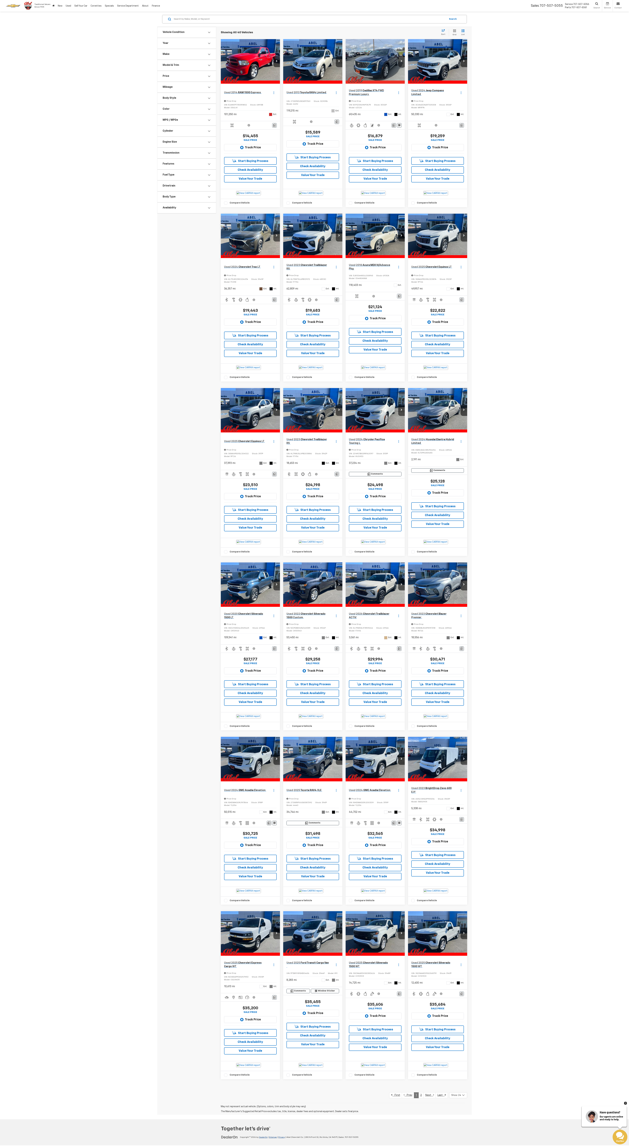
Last (441, 1095)
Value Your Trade (250, 178)
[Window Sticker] (399, 125)
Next (429, 1095)
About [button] (145, 6)
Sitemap (273, 1137)
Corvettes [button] (96, 6)
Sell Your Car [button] (80, 6)
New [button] (60, 6)
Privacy (281, 1137)
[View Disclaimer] (249, 125)
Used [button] (68, 6)
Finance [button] (156, 6)
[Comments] (274, 125)
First (396, 1095)
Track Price (253, 147)
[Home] (53, 6)
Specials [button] (109, 6)
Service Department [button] (128, 6)
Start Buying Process (252, 161)
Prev (408, 1095)
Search (453, 19)
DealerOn (263, 1137)
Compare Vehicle (240, 203)
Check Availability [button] (250, 169)
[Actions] (274, 92)
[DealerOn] (229, 1137)
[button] (276, 61)
